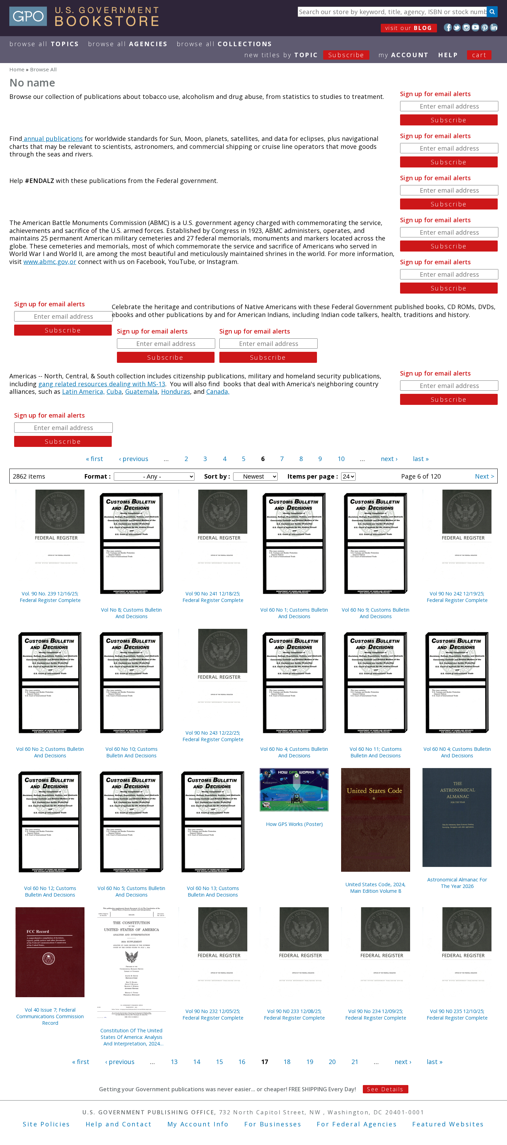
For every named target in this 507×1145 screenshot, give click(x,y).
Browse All (44, 44)
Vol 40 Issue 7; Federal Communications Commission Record (50, 1016)
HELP (448, 55)
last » (421, 458)
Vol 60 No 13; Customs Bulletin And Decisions (213, 891)
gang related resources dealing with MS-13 (101, 384)
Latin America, (83, 391)
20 (332, 1061)
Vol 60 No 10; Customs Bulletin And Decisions (132, 752)
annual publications (52, 138)
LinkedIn (494, 27)
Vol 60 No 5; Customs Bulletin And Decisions (131, 891)
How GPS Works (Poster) (294, 824)
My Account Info (198, 1124)
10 (341, 458)
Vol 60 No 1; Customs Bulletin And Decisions (294, 613)
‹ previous (133, 458)
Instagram (466, 27)
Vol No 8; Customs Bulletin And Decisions (131, 613)
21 (354, 1061)
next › (389, 458)
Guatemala (141, 391)
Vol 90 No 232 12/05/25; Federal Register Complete (212, 1014)
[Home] (87, 24)
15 (219, 1061)
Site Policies (46, 1124)
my (403, 55)
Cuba (114, 391)
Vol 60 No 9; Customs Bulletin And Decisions (375, 613)
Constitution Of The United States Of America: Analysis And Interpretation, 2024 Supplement (131, 1037)
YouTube (475, 27)
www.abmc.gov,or (49, 261)
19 (309, 1061)
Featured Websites (448, 1124)
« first (94, 458)
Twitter (457, 27)
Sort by (216, 476)
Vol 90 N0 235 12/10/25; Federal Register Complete (457, 1014)
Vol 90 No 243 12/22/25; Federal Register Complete (212, 736)
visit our (409, 28)
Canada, (218, 391)
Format (96, 476)
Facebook (448, 27)
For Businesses (273, 1124)
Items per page (311, 476)
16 (241, 1061)
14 (196, 1061)
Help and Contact (119, 1124)
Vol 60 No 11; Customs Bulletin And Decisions (376, 752)
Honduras (175, 391)
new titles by (304, 55)
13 (174, 1061)
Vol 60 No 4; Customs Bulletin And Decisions (294, 752)
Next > (484, 476)
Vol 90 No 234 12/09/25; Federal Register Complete (375, 1014)
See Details (385, 1089)
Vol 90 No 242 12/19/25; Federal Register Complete (457, 596)
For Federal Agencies (357, 1124)
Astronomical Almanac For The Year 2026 (457, 882)
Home (16, 69)
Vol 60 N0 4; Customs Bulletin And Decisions (457, 752)
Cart (479, 55)
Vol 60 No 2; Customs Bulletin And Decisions (50, 752)
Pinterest (485, 27)
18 (287, 1061)
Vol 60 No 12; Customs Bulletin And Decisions (50, 891)
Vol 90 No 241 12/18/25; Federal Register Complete (212, 596)
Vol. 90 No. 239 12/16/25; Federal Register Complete (50, 596)
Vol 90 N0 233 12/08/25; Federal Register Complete (294, 1014)
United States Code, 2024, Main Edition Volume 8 (376, 887)
